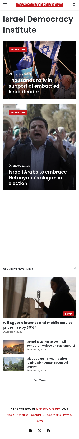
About (10, 415)
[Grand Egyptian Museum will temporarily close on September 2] (13, 347)
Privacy (67, 415)
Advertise (23, 415)
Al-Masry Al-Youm (48, 409)
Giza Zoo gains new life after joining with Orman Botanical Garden (47, 363)
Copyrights (54, 415)
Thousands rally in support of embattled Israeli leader (34, 86)
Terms (40, 421)
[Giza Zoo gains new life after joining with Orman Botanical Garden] (13, 364)
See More (40, 380)
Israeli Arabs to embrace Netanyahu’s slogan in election (38, 178)
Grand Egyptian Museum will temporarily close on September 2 (51, 344)
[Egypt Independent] (39, 5)
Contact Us (38, 415)
